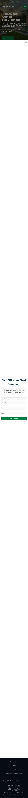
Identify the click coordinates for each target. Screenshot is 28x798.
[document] (14, 399)
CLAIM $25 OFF (14, 418)
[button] (26, 41)
